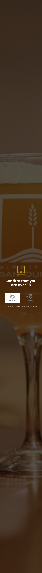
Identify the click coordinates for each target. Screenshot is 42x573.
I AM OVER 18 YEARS (12, 298)
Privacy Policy (33, 306)
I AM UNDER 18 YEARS (29, 298)
